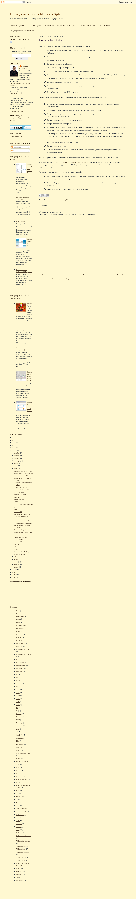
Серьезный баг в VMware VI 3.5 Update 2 (24, 271)
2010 (14, 570)
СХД (18, 659)
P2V (17, 741)
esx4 (18, 693)
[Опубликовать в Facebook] (47, 195)
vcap (18, 764)
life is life (17, 497)
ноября (16, 455)
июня (16, 468)
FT (17, 708)
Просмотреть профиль (17, 111)
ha (17, 711)
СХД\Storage (20, 662)
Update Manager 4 (22, 761)
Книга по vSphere (34, 25)
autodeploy (20, 668)
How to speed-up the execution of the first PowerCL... (23, 474)
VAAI (15, 509)
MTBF (16, 502)
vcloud (18, 782)
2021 (14, 437)
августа (16, 463)
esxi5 (18, 705)
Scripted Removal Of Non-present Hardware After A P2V (23, 516)
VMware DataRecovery (23, 836)
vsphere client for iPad (21, 487)
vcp (17, 790)
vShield (18, 868)
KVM (18, 720)
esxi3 (18, 699)
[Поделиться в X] (45, 195)
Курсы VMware (104, 25)
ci (17, 675)
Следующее (43, 274)
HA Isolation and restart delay (23, 532)
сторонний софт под (22, 649)
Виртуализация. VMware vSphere (37, 14)
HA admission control (20, 554)
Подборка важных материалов (22, 30)
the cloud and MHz (20, 495)
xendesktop (20, 880)
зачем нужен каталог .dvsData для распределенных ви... (23, 522)
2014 (14, 443)
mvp (18, 729)
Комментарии (17, 151)
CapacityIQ (20, 671)
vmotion (19, 824)
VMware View (21, 849)
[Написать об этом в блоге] (42, 195)
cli (17, 677)
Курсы (18, 622)
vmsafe (18, 827)
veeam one (19, 797)
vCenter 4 (19, 773)
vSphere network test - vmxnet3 (29, 168)
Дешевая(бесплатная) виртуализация (29, 376)
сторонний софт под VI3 (24, 654)
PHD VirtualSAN (19, 499)
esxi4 (18, 702)
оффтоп (16, 544)
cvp (17, 687)
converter (19, 684)
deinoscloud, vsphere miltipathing (20, 538)
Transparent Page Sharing (21, 530)
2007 (14, 577)
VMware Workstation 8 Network (29, 407)
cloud (18, 681)
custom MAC (18, 542)
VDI (17, 793)
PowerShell (20, 744)
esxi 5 (18, 696)
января (16, 567)
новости (19, 631)
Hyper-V (19, 717)
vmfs (18, 821)
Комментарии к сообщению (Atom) (65, 279)
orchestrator (20, 738)
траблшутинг (20, 665)
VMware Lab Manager (23, 841)
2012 (14, 448)
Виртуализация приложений (21, 615)
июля (16, 466)
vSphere (19, 871)
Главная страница (17, 25)
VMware (19, 833)
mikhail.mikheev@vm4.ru (18, 94)
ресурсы (19, 640)
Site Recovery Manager (23, 753)
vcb (17, 767)
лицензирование (21, 625)
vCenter (19, 770)
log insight (19, 723)
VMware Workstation (22, 852)
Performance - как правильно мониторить (60, 25)
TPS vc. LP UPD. (19, 492)
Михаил (24, 66)
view (18, 806)
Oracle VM (20, 735)
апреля (16, 559)
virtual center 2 (21, 812)
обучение (19, 634)
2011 (14, 450)
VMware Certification (87, 25)
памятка (19, 637)
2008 (14, 575)
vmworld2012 (21, 860)
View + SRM (18, 512)
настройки (19, 628)
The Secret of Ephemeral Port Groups (73, 162)
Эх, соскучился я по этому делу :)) (22, 198)
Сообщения (17, 147)
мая (15, 557)
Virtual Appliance (22, 809)
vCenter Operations (22, 779)
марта (16, 562)
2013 (14, 445)
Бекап (18, 611)
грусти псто (18, 507)
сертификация (21, 643)
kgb (15, 547)
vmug (18, 830)
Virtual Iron (20, 815)
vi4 (17, 803)
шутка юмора (20, 221)
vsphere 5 (19, 874)
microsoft (19, 726)
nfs (17, 732)
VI (17, 799)
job (15, 535)
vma (17, 818)
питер (16, 549)
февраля (17, 564)
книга (18, 619)
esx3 (18, 690)
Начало (29, 304)
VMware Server (21, 846)
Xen (17, 877)
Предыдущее (121, 274)
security (19, 750)
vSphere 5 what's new (29, 241)
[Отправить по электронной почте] (40, 195)
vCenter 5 (19, 776)
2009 (14, 572)
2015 (14, 440)
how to (18, 714)
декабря (17, 453)
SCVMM (19, 747)
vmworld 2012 (21, 857)
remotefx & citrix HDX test (22, 490)
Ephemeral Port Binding (21, 552)
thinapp (18, 758)
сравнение (19, 646)
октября (17, 458)
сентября (17, 461)
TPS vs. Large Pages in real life (23, 504)
